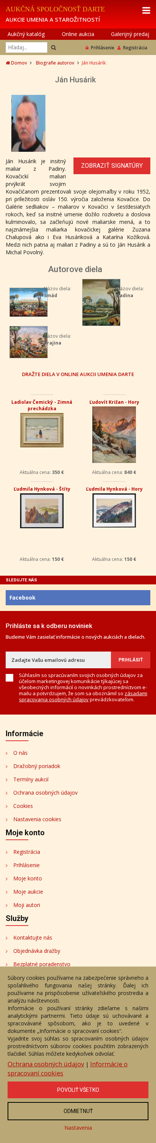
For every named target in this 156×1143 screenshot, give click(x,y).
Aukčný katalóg (26, 34)
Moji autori (26, 904)
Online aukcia (78, 34)
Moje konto (27, 878)
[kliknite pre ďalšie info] (28, 301)
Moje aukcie (28, 891)
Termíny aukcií (30, 779)
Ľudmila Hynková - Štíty (42, 489)
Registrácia (135, 47)
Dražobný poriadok (36, 766)
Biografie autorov (55, 63)
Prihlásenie (102, 47)
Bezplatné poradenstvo (41, 964)
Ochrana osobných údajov (45, 792)
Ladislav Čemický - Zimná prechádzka (41, 405)
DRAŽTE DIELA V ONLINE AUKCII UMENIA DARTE (78, 374)
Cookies (23, 805)
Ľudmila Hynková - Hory (114, 489)
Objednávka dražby (36, 950)
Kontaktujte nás (32, 937)
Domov (18, 63)
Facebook (22, 597)
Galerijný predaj (130, 34)
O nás (20, 752)
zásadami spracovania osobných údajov (83, 696)
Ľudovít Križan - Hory (114, 402)
